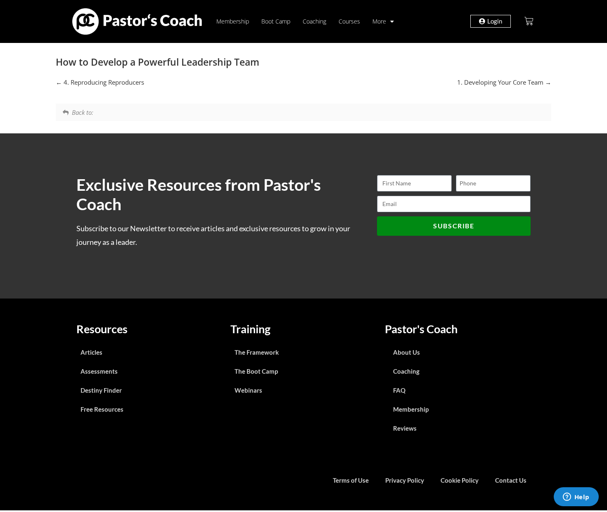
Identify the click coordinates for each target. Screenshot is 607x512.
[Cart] (529, 21)
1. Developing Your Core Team (501, 82)
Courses (349, 21)
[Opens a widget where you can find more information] (576, 497)
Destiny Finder (101, 390)
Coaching (314, 21)
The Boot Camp (256, 371)
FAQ (399, 390)
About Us (406, 352)
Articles (91, 352)
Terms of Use (351, 480)
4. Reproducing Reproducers (103, 82)
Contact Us (510, 480)
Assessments (99, 371)
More (379, 21)
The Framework (257, 352)
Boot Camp (275, 21)
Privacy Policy (404, 480)
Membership (232, 21)
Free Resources (102, 409)
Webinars (248, 390)
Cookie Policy (460, 480)
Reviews (405, 428)
